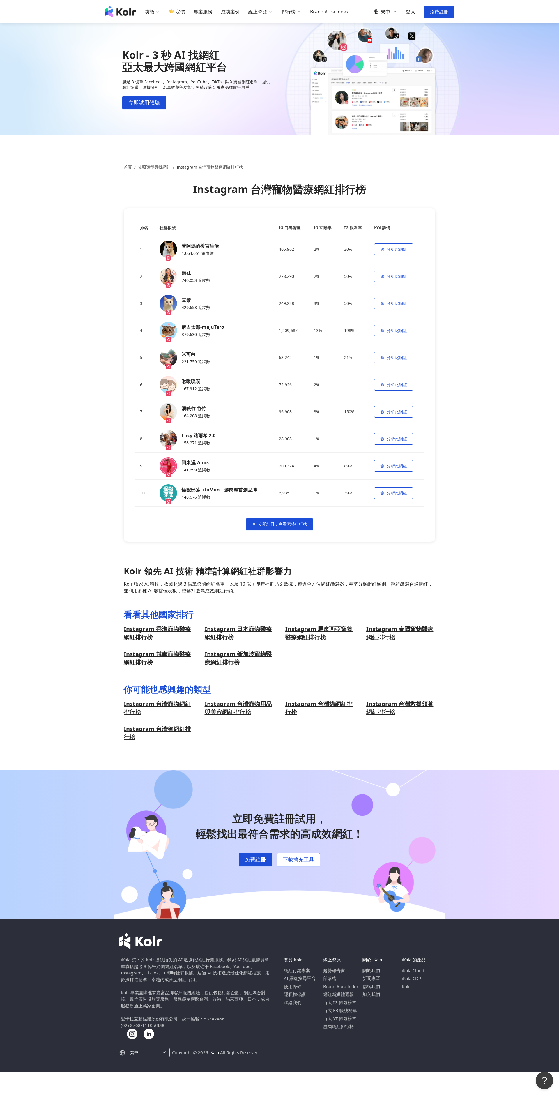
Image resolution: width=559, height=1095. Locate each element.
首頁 (128, 167)
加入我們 (371, 994)
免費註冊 (439, 11)
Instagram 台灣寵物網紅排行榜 (157, 708)
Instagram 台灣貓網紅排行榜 (319, 708)
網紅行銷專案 (297, 970)
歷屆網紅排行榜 (338, 1026)
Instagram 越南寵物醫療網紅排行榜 (157, 658)
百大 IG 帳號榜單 (339, 1002)
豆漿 (186, 300)
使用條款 (292, 986)
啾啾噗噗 (191, 381)
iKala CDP (411, 978)
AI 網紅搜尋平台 (300, 978)
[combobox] (145, 1052)
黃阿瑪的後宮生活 (200, 246)
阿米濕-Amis (195, 462)
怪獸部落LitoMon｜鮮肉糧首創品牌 (219, 489)
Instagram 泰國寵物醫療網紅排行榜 (400, 633)
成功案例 (230, 12)
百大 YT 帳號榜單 (339, 1018)
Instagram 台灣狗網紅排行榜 (157, 733)
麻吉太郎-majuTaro (203, 327)
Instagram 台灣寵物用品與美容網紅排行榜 (238, 708)
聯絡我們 (292, 1002)
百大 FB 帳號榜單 (340, 1010)
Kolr (406, 986)
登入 (410, 12)
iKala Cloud (413, 970)
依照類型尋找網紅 (154, 167)
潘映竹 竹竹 (194, 408)
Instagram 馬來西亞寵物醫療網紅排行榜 (319, 633)
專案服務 (203, 12)
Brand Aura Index (329, 12)
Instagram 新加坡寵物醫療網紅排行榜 (238, 658)
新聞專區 (371, 978)
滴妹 (186, 273)
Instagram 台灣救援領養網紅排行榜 (400, 708)
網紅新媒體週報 (338, 994)
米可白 (189, 354)
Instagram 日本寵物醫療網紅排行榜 (238, 633)
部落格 (329, 978)
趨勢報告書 (334, 970)
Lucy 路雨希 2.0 (198, 435)
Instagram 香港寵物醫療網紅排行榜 (157, 633)
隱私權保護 (295, 994)
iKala (214, 1052)
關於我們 (371, 970)
